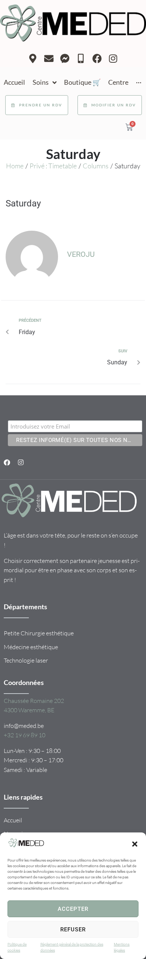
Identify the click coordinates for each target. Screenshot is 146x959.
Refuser (73, 929)
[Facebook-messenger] (65, 58)
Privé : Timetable (53, 166)
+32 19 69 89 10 (24, 735)
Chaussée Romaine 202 (34, 700)
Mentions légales (122, 947)
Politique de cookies (17, 947)
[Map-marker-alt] (32, 58)
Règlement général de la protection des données (71, 947)
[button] (135, 844)
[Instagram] (113, 58)
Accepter (73, 909)
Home (15, 166)
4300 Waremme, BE (29, 710)
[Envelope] (49, 58)
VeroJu (81, 254)
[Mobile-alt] (81, 58)
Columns (96, 166)
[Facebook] (97, 58)
